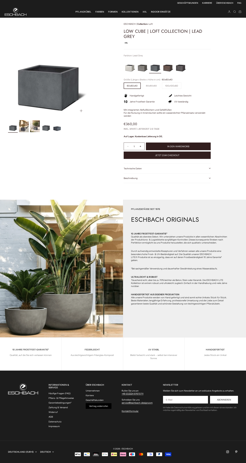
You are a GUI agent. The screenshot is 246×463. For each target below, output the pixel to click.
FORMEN (113, 11)
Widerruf (53, 412)
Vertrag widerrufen (98, 406)
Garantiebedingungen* (60, 402)
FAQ (239, 3)
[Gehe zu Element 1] (13, 126)
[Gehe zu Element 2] (24, 126)
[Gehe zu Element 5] (57, 126)
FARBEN (99, 11)
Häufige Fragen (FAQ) (60, 393)
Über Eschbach (224, 3)
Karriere (207, 3)
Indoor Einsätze (161, 11)
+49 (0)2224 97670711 (132, 393)
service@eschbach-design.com (137, 402)
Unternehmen (93, 390)
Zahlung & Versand (58, 407)
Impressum (54, 426)
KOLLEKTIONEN (130, 11)
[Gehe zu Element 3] (35, 126)
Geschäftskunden (187, 3)
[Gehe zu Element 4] (46, 126)
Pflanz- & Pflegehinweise (61, 398)
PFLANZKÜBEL (83, 11)
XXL (145, 11)
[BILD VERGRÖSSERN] (81, 110)
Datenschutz (55, 421)
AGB (51, 416)
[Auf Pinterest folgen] (236, 451)
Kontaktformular (130, 411)
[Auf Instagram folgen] (227, 451)
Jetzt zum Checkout (167, 155)
